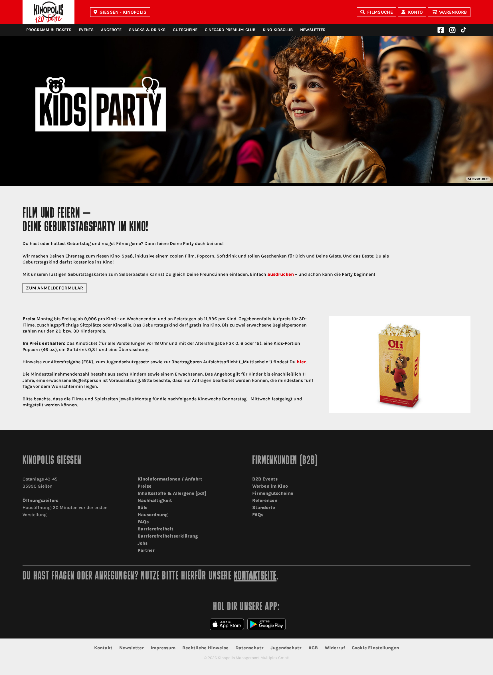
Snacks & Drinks (147, 29)
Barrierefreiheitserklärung (168, 536)
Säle (143, 507)
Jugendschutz (286, 647)
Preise (144, 486)
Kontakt (103, 647)
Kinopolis (48, 12)
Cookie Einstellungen (375, 647)
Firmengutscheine (272, 493)
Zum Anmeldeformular (54, 288)
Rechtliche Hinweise (205, 647)
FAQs (143, 521)
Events (86, 29)
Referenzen (264, 500)
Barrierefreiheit (155, 529)
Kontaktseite (255, 576)
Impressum (163, 647)
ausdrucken (280, 274)
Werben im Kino (270, 486)
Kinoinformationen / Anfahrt (170, 479)
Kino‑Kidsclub (278, 29)
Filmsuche (380, 12)
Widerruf (335, 647)
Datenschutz (249, 647)
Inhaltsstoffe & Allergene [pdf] (172, 493)
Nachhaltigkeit (155, 500)
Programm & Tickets (48, 29)
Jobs (143, 543)
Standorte (263, 507)
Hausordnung (153, 514)
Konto (415, 12)
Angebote (111, 29)
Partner (146, 550)
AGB (313, 647)
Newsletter (313, 29)
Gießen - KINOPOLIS (123, 12)
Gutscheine (185, 29)
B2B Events (265, 479)
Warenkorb (453, 12)
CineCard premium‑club (230, 29)
